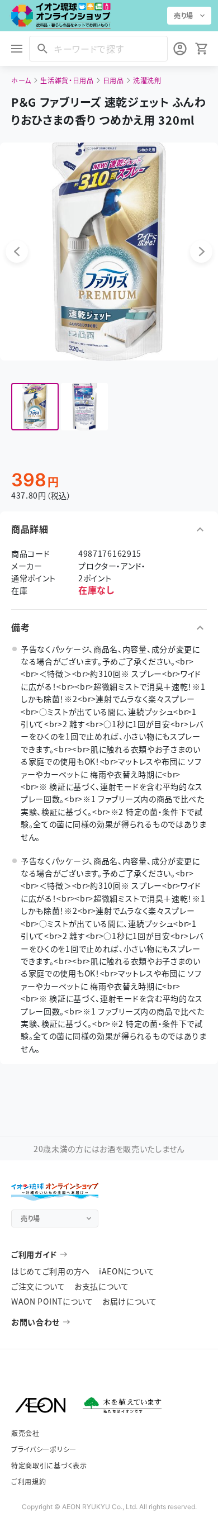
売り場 (183, 15)
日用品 (113, 80)
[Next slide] (201, 251)
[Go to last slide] (17, 251)
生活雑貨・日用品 (67, 80)
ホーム (21, 80)
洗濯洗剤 (147, 80)
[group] (35, 406)
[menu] (17, 48)
